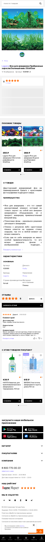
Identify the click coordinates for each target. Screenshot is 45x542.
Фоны (24, 276)
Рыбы (24, 268)
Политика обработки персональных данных (17, 513)
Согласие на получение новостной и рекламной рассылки (21, 521)
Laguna (5, 66)
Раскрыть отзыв (8, 338)
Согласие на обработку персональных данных (17, 516)
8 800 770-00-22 (11, 468)
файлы (22, 526)
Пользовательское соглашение (12, 518)
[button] (22, 82)
